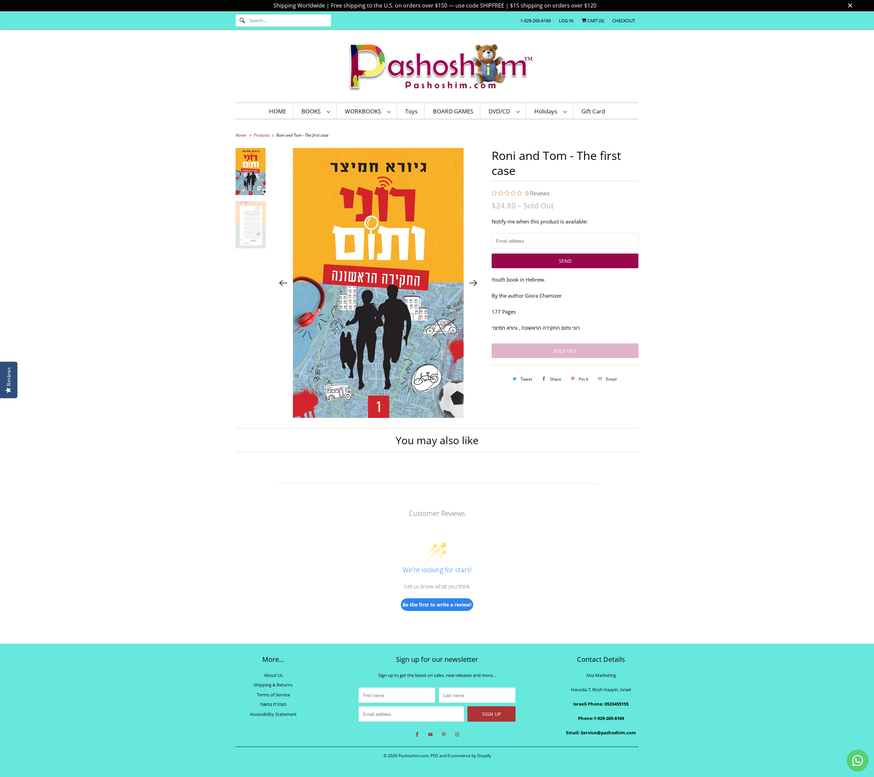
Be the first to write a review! (437, 604)
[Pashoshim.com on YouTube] (430, 734)
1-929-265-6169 (535, 20)
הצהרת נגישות (273, 704)
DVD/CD (501, 111)
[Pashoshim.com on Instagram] (457, 734)
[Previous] (283, 282)
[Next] (473, 282)
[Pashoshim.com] (437, 67)
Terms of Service (273, 695)
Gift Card (593, 111)
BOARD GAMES (453, 111)
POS (434, 756)
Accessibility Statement (273, 714)
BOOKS (312, 111)
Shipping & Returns (273, 685)
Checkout (623, 20)
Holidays (547, 111)
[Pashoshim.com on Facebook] (417, 734)
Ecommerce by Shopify (469, 756)
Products (262, 135)
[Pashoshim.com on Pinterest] (443, 734)
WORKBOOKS (364, 111)
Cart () (595, 20)
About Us (273, 675)
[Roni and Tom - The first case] (378, 283)
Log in (566, 20)
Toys (411, 111)
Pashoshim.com (413, 756)
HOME (277, 111)
